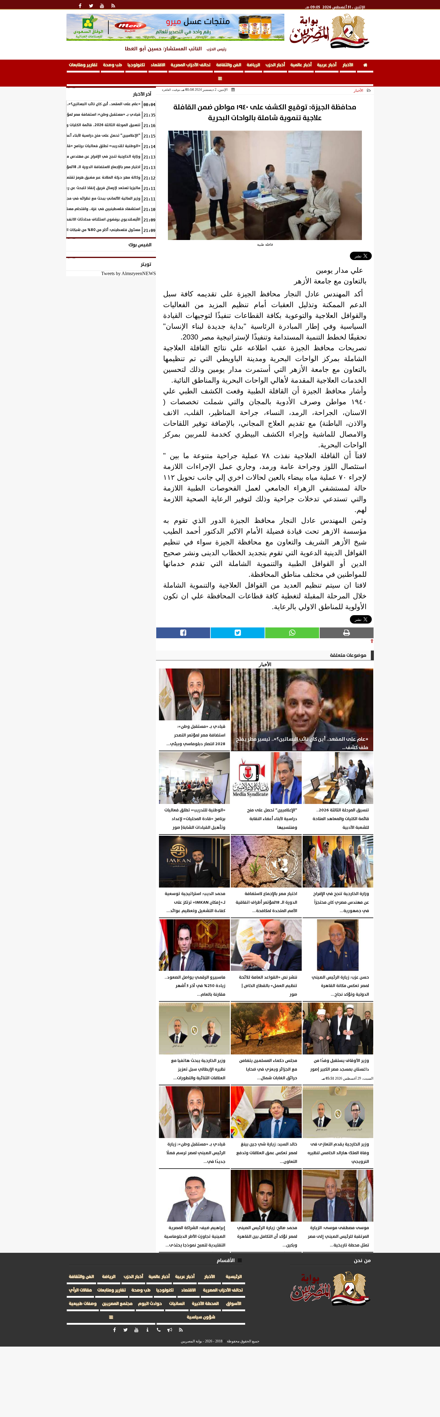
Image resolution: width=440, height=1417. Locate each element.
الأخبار (347, 65)
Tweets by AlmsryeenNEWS (128, 273)
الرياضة (253, 65)
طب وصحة (112, 65)
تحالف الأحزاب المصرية (191, 65)
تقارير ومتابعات (83, 65)
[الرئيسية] (365, 66)
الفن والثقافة (228, 65)
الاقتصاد (158, 65)
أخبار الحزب (275, 65)
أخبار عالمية (301, 65)
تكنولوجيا (136, 65)
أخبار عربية (326, 65)
